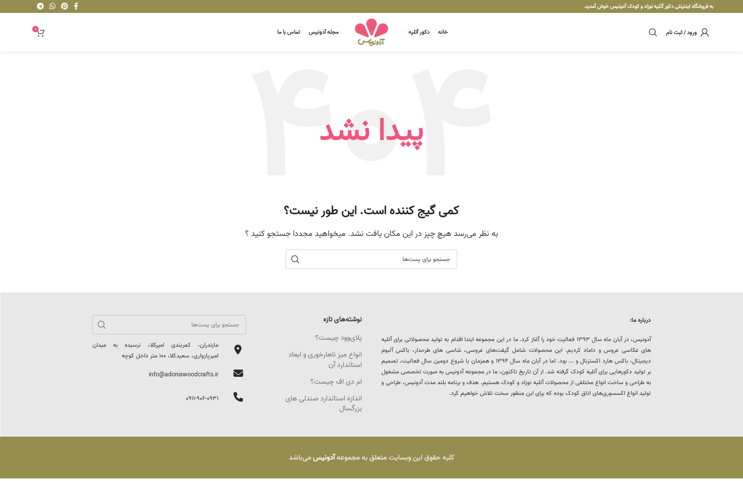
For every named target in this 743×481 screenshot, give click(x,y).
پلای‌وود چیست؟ (338, 338)
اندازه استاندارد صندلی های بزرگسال (324, 404)
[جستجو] (653, 32)
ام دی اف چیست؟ (336, 382)
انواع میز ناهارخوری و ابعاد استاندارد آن (325, 360)
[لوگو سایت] (371, 32)
